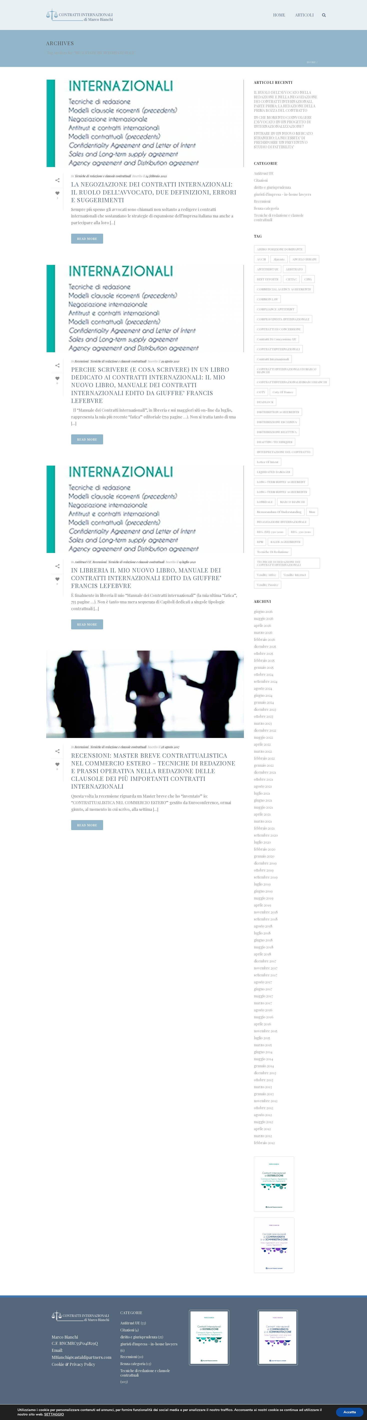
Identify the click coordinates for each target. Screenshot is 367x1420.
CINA (308, 279)
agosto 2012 (263, 1115)
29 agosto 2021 (170, 361)
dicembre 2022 (265, 730)
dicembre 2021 (265, 772)
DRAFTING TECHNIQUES (274, 442)
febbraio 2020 (264, 849)
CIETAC (291, 279)
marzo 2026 (263, 632)
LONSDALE (265, 502)
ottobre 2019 (264, 870)
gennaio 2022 (264, 765)
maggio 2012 (263, 1122)
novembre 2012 (265, 1101)
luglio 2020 (262, 842)
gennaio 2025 (264, 667)
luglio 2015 (262, 1038)
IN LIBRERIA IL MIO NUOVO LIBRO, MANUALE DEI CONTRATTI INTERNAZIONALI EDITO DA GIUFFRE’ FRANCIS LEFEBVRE (146, 577)
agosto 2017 (263, 982)
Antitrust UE (83, 562)
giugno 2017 (263, 989)
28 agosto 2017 (170, 747)
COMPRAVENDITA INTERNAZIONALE (283, 319)
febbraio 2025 (264, 660)
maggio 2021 (263, 807)
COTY (261, 392)
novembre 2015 (265, 1031)
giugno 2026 (263, 611)
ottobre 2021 (263, 779)
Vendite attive (266, 575)
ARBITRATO (294, 269)
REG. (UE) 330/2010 (270, 532)
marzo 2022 (263, 751)
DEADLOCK (265, 402)
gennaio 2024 (264, 702)
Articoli (304, 14)
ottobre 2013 (263, 1080)
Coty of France (283, 392)
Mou (312, 512)
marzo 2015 (263, 1045)
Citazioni (261, 180)
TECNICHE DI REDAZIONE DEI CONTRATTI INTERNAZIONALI (279, 563)
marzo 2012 (263, 1136)
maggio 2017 (263, 996)
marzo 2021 (263, 821)
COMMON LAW (267, 299)
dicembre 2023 (265, 709)
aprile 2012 (262, 1129)
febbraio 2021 (264, 828)
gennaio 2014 (264, 1066)
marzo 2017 (263, 1003)
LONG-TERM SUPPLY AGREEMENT (281, 482)
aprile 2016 (262, 1024)
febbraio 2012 (264, 1143)
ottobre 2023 (263, 716)
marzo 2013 (263, 1087)
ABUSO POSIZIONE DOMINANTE (280, 249)
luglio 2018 (262, 933)
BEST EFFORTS (267, 279)
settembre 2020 (266, 835)
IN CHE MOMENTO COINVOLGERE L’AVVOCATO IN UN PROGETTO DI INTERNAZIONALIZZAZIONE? (283, 122)
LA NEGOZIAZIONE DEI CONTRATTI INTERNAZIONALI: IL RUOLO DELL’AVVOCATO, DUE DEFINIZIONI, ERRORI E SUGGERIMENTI (153, 191)
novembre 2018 (266, 912)
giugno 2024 (263, 695)
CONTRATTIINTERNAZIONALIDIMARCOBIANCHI (292, 382)
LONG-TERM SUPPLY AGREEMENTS (282, 492)
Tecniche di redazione (273, 552)
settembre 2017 (265, 975)
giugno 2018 (263, 940)
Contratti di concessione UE (276, 339)
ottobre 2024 (263, 674)
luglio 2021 (262, 793)
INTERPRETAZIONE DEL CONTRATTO (283, 452)
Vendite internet (295, 575)
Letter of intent (267, 462)
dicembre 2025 (265, 646)
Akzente (279, 259)
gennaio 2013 (264, 1094)
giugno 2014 (263, 1052)
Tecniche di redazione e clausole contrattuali (103, 176)
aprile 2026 (262, 625)
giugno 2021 (263, 800)
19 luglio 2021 (187, 562)
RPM (260, 542)
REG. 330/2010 (301, 532)
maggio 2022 (263, 737)
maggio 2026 (263, 618)
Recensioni (82, 361)
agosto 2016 (263, 1010)
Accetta (350, 1412)
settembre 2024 (265, 681)
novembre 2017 (265, 968)
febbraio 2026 (264, 639)
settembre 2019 (266, 877)
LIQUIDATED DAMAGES (273, 472)
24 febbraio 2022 (156, 176)
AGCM (261, 259)
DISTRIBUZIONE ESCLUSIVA (277, 422)
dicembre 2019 (265, 863)
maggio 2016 (263, 1017)
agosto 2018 (263, 926)
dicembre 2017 (265, 961)
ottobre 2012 (263, 1108)
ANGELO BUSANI (304, 259)
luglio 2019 (262, 884)
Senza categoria (266, 208)
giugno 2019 (263, 891)
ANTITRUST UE (267, 269)
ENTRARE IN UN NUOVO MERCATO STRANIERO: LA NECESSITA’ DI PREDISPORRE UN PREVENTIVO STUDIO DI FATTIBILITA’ (283, 140)
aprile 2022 (262, 744)
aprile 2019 (262, 905)
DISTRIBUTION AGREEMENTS (278, 412)
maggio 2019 (263, 898)
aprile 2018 (262, 954)
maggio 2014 (263, 1059)
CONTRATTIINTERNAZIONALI (278, 349)
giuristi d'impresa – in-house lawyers (282, 194)
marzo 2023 (263, 723)
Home (279, 14)
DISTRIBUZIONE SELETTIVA (277, 432)
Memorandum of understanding (279, 512)
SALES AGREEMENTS (285, 542)
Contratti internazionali (273, 359)
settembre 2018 (266, 919)
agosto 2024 (263, 688)
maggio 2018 (263, 947)
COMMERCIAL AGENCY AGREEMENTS (284, 289)
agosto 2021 (263, 786)
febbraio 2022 (264, 758)
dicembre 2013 (265, 1073)
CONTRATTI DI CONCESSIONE (279, 329)
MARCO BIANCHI (292, 502)
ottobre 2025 (263, 653)
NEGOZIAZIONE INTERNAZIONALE (282, 522)
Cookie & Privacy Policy (73, 1364)
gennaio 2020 (264, 856)
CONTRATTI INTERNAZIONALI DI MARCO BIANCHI (286, 370)
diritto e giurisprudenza (272, 187)
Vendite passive (267, 585)
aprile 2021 (262, 814)
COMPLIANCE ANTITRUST (275, 309)
